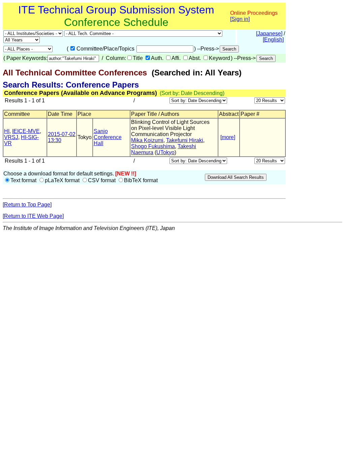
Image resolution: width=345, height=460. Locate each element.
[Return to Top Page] (27, 204)
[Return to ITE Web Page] (33, 216)
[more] (227, 137)
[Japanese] (269, 33)
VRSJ (11, 137)
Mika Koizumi (147, 140)
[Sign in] (240, 19)
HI (6, 131)
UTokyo (165, 152)
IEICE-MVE (26, 131)
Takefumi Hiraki (184, 140)
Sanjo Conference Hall (108, 137)
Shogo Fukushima (153, 146)
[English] (273, 39)
